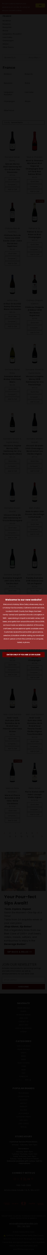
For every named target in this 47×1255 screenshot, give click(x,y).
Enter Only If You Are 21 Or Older (23, 654)
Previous (4, 1252)
